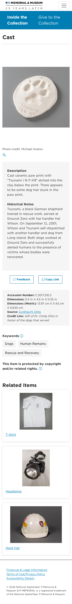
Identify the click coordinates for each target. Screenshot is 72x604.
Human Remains (33, 344)
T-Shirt (11, 435)
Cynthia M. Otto (30, 311)
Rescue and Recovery (22, 353)
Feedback (23, 279)
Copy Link (52, 279)
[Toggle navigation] (64, 6)
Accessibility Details (20, 578)
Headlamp (14, 491)
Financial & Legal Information (26, 569)
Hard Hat (13, 548)
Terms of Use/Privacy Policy (25, 574)
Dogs (9, 344)
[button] (40, 369)
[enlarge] (5, 155)
